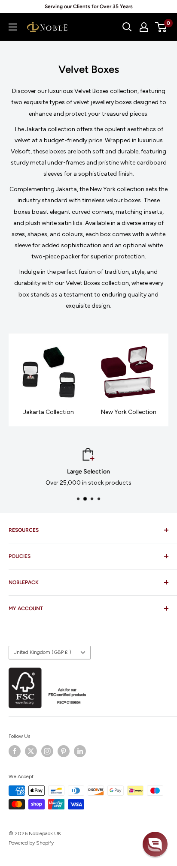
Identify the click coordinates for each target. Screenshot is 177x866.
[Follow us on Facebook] (15, 751)
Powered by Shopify (31, 843)
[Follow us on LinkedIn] (80, 751)
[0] (161, 27)
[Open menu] (13, 27)
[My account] (144, 27)
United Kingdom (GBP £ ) (42, 652)
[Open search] (127, 27)
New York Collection (128, 412)
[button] (155, 844)
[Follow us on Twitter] (31, 751)
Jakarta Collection (48, 412)
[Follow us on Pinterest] (64, 751)
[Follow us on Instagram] (47, 751)
